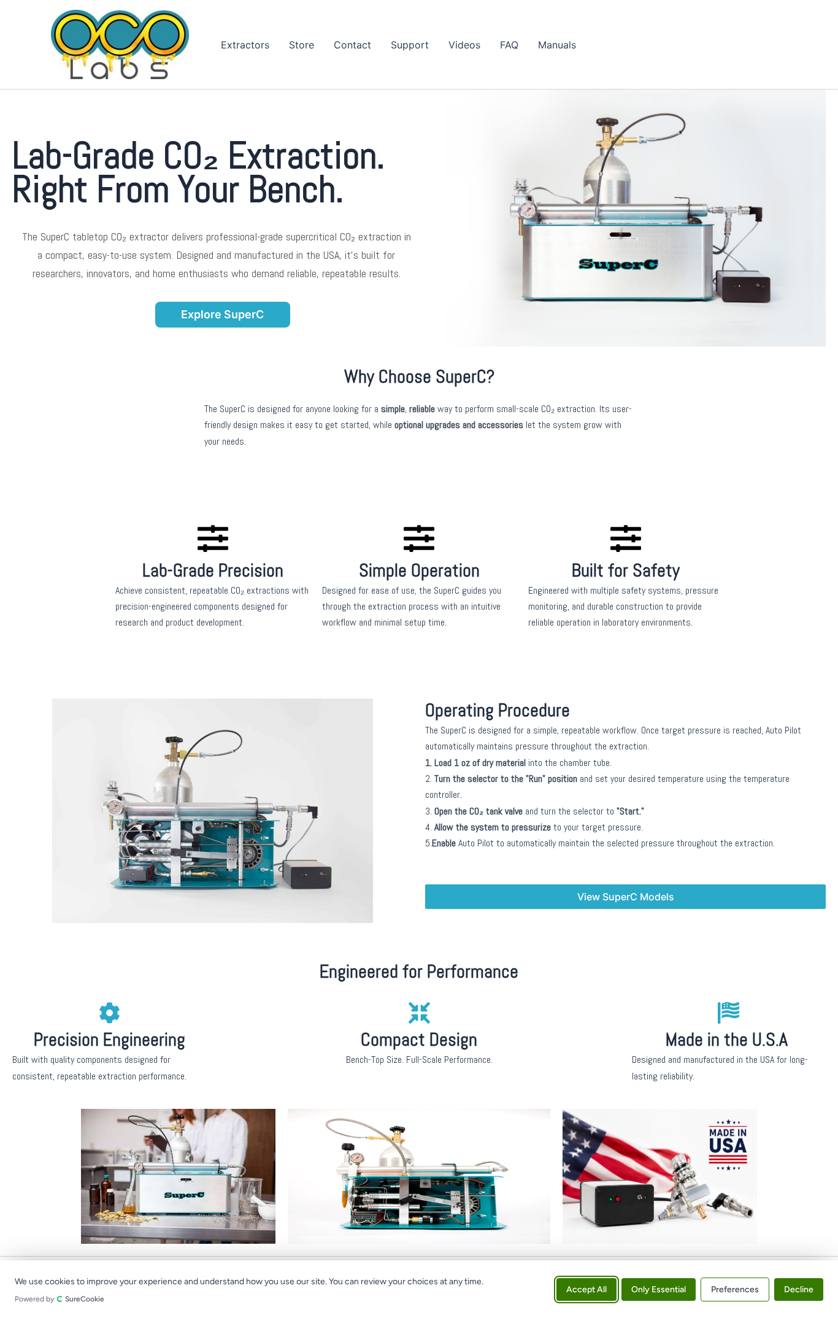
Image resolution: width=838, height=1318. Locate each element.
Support (410, 45)
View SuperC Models (625, 897)
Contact (352, 45)
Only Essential (658, 1289)
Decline (798, 1289)
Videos (464, 45)
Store (301, 45)
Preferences (735, 1289)
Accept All (586, 1289)
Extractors (245, 45)
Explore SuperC (222, 314)
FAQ (509, 45)
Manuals (557, 45)
